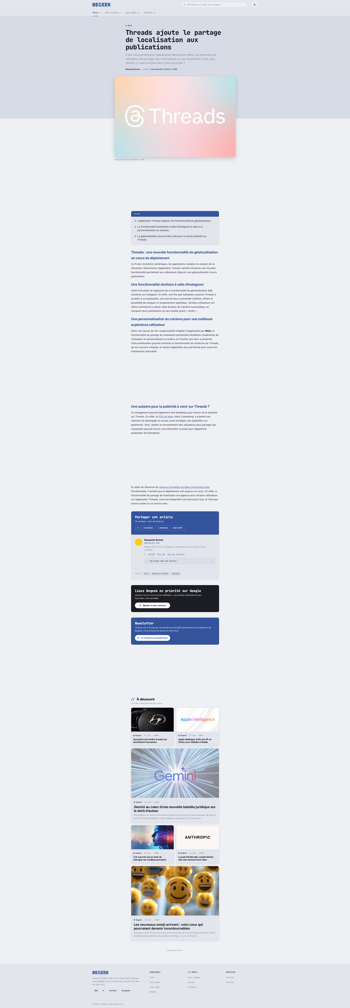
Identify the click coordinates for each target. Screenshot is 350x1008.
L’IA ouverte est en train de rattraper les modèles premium (149, 858)
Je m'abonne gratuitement (154, 638)
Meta (146, 574)
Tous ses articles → (176, 554)
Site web (161, 554)
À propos (192, 987)
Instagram (126, 991)
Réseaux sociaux (160, 574)
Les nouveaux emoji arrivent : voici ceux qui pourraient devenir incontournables (168, 926)
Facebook (148, 528)
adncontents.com (116, 1004)
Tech (95, 13)
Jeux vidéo (131, 13)
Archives (230, 977)
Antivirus (230, 982)
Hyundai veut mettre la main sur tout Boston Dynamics (150, 740)
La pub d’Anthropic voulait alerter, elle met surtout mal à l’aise (196, 858)
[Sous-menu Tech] (100, 12)
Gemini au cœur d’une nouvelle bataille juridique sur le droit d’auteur (175, 809)
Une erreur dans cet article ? (164, 561)
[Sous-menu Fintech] (154, 12)
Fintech (148, 13)
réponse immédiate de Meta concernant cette (184, 487)
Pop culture (111, 13)
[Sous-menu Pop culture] (120, 12)
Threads (175, 574)
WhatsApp (177, 528)
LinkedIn (163, 528)
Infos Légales (194, 977)
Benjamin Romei (133, 69)
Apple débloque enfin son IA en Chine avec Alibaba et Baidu (194, 740)
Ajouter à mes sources (154, 605)
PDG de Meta (165, 416)
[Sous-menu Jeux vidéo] (138, 12)
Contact (191, 982)
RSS (96, 991)
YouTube (112, 991)
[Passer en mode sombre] (255, 5)
